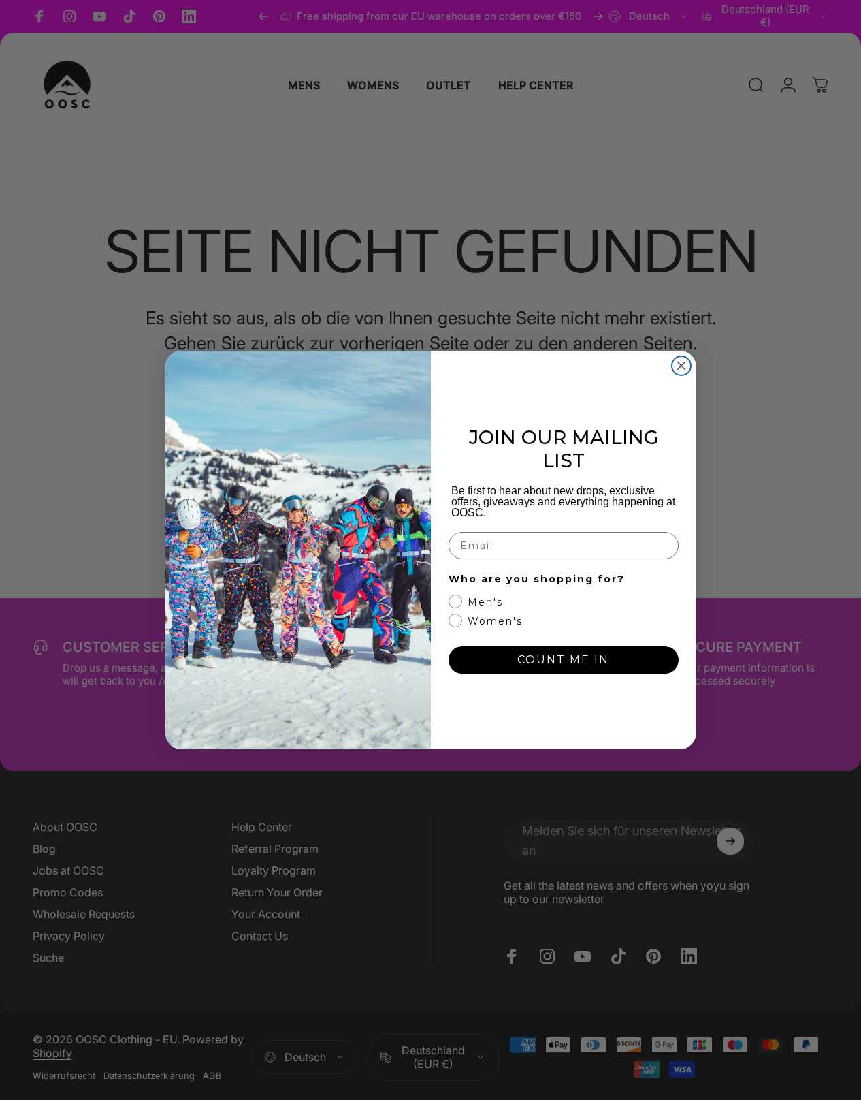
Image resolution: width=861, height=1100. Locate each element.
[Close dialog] (681, 365)
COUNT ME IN (563, 659)
